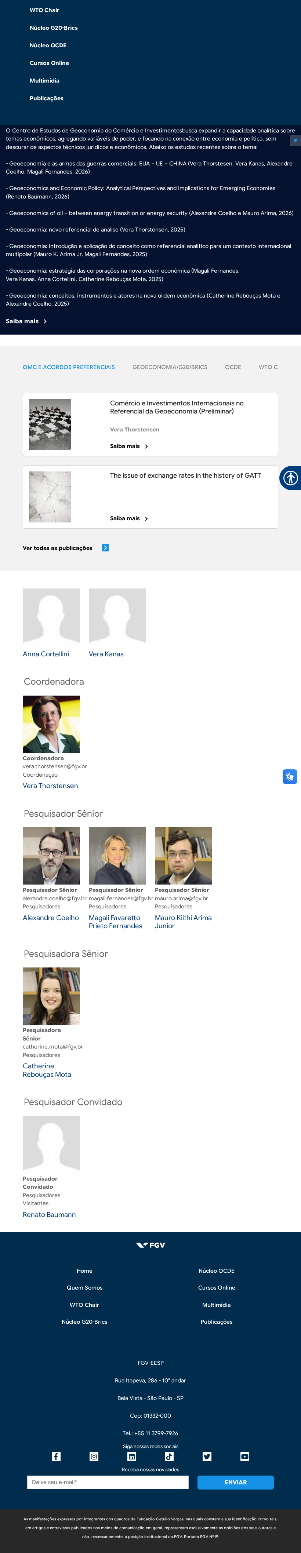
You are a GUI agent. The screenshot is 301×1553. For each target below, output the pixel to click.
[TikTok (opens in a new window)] (169, 1456)
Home (85, 1271)
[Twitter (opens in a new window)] (207, 1456)
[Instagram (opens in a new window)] (94, 1456)
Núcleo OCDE (48, 45)
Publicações (47, 98)
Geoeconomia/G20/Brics (170, 367)
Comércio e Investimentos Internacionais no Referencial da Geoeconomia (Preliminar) (177, 407)
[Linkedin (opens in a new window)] (131, 1456)
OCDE (233, 367)
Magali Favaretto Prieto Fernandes (115, 922)
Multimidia (44, 80)
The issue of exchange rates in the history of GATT (185, 475)
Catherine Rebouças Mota (47, 1070)
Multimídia (216, 1305)
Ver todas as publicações (58, 548)
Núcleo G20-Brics (54, 28)
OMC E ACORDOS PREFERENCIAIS (69, 367)
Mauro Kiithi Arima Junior (183, 922)
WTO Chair (44, 10)
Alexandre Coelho (51, 918)
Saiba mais (22, 321)
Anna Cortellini (46, 654)
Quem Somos (84, 1287)
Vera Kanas (106, 654)
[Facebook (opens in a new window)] (56, 1456)
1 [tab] (295, 140)
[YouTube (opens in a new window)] (244, 1456)
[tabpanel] (150, 178)
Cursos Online (49, 63)
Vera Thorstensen (135, 429)
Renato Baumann (49, 1214)
